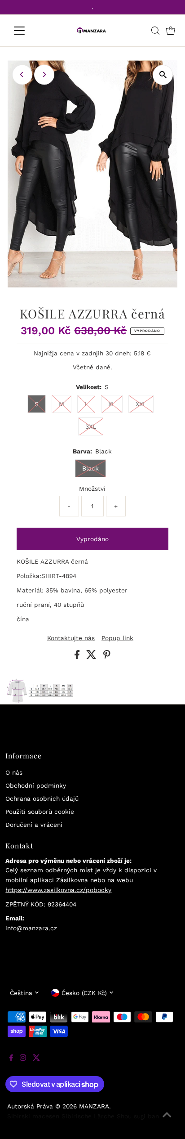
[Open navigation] (27, 30)
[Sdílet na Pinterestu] (106, 656)
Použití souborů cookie (39, 811)
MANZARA (94, 1106)
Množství (92, 488)
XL (111, 404)
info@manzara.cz (31, 928)
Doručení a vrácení (33, 824)
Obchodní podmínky (35, 785)
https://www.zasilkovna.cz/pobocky (58, 889)
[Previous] (22, 74)
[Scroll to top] (167, 1121)
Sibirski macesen (33, 1116)
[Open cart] (170, 30)
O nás (13, 772)
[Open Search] (155, 31)
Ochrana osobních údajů (42, 798)
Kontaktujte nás (71, 638)
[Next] (44, 74)
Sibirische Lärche (88, 1116)
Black (90, 468)
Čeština (21, 992)
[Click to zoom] (163, 75)
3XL (90, 426)
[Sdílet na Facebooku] (78, 656)
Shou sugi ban (138, 1116)
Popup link (117, 638)
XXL (141, 404)
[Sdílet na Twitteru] (92, 656)
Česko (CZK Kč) (84, 992)
